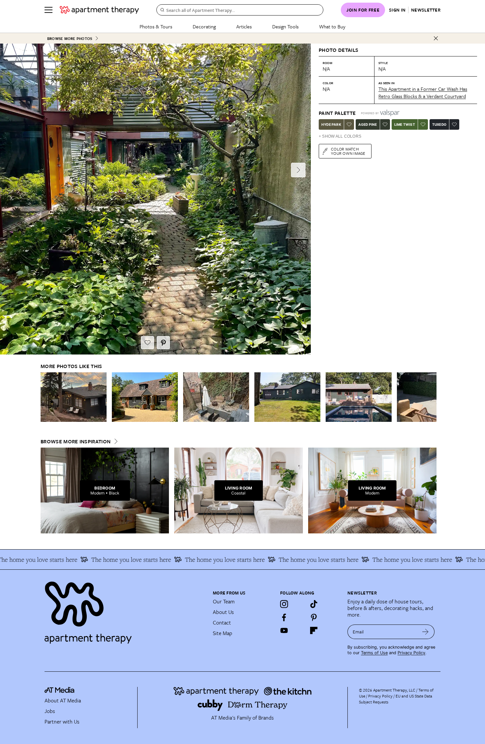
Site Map (222, 633)
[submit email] (425, 632)
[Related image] (74, 397)
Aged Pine (367, 124)
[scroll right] (431, 397)
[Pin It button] (163, 342)
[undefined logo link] (99, 10)
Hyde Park (331, 124)
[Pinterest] (314, 617)
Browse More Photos (69, 38)
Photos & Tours (156, 26)
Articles (244, 26)
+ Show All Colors (340, 136)
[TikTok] (314, 604)
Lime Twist (404, 124)
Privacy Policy (411, 652)
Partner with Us (62, 722)
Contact (222, 622)
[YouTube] (284, 630)
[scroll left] (46, 397)
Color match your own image (348, 151)
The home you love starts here (114, 559)
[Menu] (48, 10)
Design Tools (285, 26)
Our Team (224, 601)
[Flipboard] (314, 630)
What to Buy (332, 26)
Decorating (204, 26)
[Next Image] (298, 170)
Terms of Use (374, 652)
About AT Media (63, 700)
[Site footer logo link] (125, 609)
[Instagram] (284, 604)
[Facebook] (284, 617)
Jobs (50, 711)
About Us (223, 612)
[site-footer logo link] (59, 691)
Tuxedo (439, 124)
